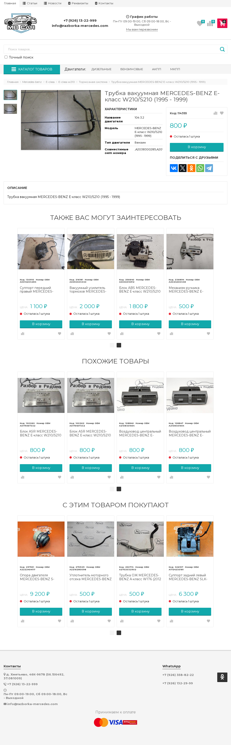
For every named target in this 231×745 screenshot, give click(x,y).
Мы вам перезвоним (142, 29)
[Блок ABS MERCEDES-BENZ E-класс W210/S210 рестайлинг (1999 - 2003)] (140, 251)
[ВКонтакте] (174, 168)
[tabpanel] (41, 284)
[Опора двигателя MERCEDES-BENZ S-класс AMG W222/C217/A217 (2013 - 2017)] (41, 539)
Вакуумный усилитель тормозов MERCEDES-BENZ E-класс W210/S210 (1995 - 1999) (90, 290)
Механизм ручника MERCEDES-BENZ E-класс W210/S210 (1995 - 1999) (188, 290)
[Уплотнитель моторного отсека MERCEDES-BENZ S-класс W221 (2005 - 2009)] (90, 539)
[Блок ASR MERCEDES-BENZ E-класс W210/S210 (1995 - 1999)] (41, 395)
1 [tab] (112, 345)
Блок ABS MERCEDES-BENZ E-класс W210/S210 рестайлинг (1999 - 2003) (140, 290)
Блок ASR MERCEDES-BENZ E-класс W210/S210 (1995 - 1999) (40, 433)
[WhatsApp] (200, 168)
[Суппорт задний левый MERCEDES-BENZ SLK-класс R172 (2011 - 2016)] (189, 539)
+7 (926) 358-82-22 (178, 675)
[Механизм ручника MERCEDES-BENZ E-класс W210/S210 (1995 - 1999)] (189, 251)
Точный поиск (20, 57)
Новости (54, 3)
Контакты (105, 3)
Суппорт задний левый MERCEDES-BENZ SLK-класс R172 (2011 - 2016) (188, 577)
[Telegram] (209, 168)
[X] (183, 168)
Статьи (31, 3)
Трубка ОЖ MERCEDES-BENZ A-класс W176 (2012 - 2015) (140, 577)
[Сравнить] (215, 113)
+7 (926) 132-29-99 (177, 683)
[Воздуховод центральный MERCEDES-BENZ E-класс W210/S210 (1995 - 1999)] (140, 395)
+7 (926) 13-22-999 (80, 20)
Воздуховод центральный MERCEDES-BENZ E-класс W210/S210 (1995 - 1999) (140, 433)
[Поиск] (222, 49)
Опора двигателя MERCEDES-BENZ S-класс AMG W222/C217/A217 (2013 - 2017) (38, 577)
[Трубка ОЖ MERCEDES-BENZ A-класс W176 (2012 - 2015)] (140, 539)
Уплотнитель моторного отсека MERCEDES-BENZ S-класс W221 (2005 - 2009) (90, 577)
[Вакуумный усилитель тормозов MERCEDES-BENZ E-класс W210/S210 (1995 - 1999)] (90, 251)
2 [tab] (119, 345)
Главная (10, 3)
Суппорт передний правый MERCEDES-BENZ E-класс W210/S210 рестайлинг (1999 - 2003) (40, 290)
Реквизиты (79, 3)
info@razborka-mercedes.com (80, 26)
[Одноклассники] (191, 168)
